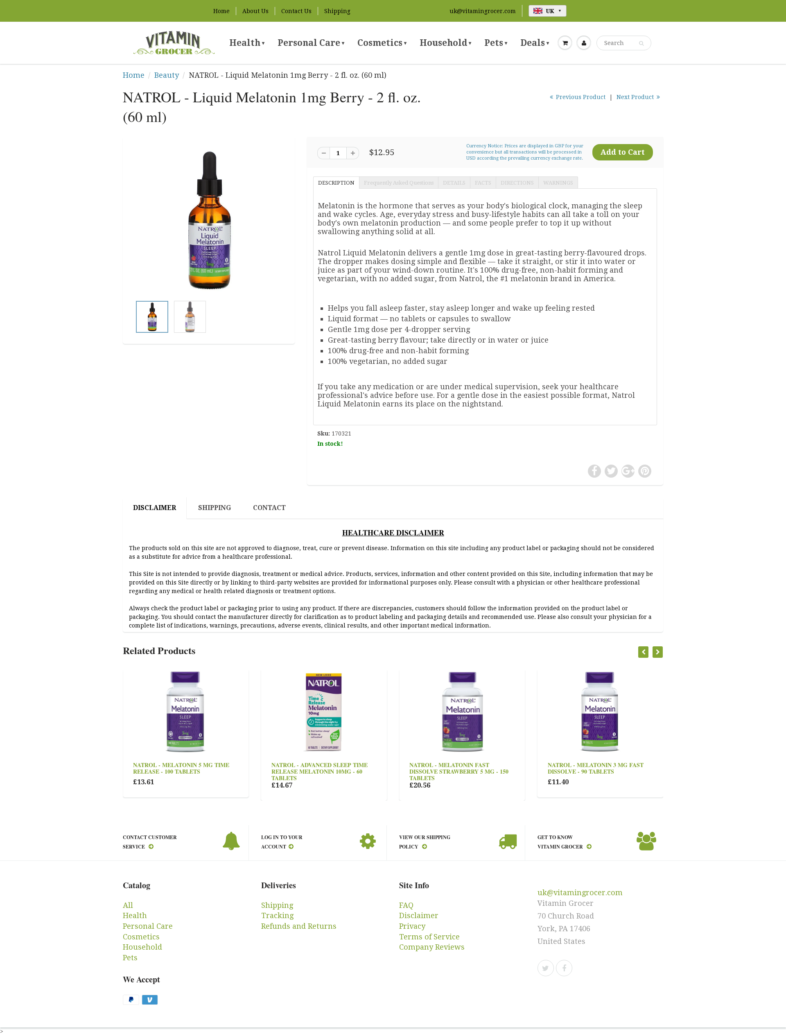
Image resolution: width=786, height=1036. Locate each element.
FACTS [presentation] (483, 183)
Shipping (337, 11)
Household (445, 43)
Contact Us (296, 11)
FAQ (406, 905)
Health (246, 43)
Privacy (412, 926)
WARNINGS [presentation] (558, 183)
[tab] (336, 182)
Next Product (636, 97)
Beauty (166, 75)
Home (221, 11)
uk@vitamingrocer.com (482, 11)
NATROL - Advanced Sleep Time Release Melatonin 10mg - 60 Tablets (319, 771)
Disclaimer (418, 915)
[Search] (641, 43)
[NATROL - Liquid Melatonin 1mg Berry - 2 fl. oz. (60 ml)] (209, 220)
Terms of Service (429, 936)
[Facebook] (564, 968)
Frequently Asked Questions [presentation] (399, 183)
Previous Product (579, 97)
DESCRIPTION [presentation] (336, 183)
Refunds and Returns (299, 926)
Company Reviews (432, 947)
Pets (495, 43)
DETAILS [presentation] (454, 183)
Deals (534, 43)
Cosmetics (382, 43)
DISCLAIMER (154, 508)
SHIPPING (214, 508)
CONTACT (269, 508)
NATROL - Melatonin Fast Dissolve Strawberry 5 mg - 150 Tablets (458, 771)
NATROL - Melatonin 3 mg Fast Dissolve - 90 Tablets (596, 768)
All (128, 905)
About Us (255, 11)
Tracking (277, 915)
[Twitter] (546, 968)
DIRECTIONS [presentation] (517, 183)
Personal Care (311, 43)
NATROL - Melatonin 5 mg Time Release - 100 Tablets (181, 768)
